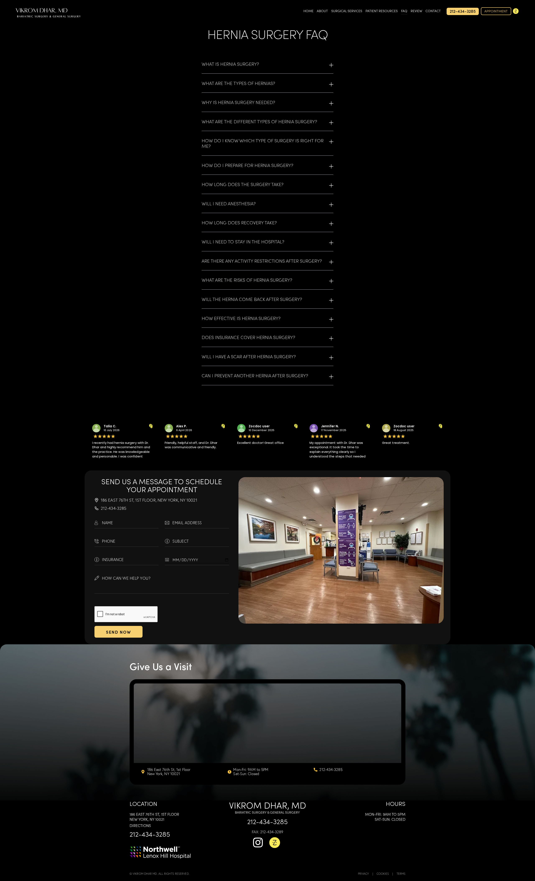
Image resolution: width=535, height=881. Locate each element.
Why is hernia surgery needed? (238, 102)
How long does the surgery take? (242, 184)
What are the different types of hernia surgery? (259, 121)
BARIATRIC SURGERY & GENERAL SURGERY (267, 812)
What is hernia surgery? (230, 64)
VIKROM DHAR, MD (267, 804)
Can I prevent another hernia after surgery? (255, 375)
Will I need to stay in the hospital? (243, 241)
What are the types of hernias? (238, 83)
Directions (140, 825)
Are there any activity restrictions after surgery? (262, 260)
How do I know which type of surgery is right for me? (263, 143)
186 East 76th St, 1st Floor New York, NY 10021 (154, 817)
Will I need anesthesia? (229, 203)
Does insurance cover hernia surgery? (248, 337)
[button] (267, 63)
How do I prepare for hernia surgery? (247, 165)
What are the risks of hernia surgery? (247, 280)
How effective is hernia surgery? (241, 318)
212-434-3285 (150, 834)
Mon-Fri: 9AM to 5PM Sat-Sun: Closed (385, 817)
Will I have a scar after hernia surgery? (249, 356)
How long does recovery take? (239, 222)
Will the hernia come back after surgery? (252, 299)
